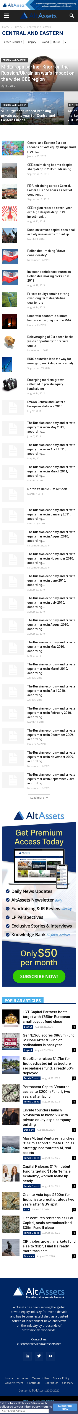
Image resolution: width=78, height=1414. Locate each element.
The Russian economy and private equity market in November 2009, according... (51, 757)
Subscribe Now (65, 1407)
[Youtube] (50, 1356)
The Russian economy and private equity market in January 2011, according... (51, 514)
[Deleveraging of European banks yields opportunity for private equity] (9, 342)
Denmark (29, 1129)
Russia (56, 41)
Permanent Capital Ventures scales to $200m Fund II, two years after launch (46, 1092)
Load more (37, 797)
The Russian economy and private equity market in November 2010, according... (51, 558)
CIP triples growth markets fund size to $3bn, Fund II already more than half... (49, 1246)
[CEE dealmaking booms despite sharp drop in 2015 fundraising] (9, 170)
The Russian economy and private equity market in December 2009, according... (51, 735)
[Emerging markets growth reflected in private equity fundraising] (9, 385)
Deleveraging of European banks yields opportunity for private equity (50, 341)
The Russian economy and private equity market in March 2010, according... (51, 669)
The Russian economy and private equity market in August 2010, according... (51, 536)
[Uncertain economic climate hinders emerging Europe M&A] (9, 321)
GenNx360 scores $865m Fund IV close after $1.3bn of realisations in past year (49, 1040)
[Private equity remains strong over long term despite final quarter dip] (9, 299)
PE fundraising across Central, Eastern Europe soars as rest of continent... (49, 190)
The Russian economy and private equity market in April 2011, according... (51, 449)
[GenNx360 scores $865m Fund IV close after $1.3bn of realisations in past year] (11, 1041)
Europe (18, 27)
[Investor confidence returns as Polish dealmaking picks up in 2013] (10, 277)
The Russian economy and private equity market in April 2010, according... (51, 691)
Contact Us (51, 1383)
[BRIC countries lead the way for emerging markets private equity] (7, 364)
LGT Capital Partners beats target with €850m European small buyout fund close (46, 1017)
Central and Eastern (14, 60)
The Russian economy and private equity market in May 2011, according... (51, 427)
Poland (45, 41)
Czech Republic (13, 41)
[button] (6, 16)
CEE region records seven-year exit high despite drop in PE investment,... (49, 212)
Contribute (34, 1383)
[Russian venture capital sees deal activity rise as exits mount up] (9, 235)
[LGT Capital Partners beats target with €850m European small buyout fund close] (11, 1018)
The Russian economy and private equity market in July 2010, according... (51, 602)
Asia (26, 1209)
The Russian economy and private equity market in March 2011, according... (51, 471)
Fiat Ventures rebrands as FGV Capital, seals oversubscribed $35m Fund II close (48, 1223)
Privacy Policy (61, 1378)
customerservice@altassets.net (39, 1344)
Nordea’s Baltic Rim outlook (47, 489)
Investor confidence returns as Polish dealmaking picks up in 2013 (49, 276)
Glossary (67, 1383)
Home (6, 27)
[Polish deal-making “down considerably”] (10, 256)
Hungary (31, 41)
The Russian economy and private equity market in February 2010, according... (51, 713)
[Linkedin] (27, 1356)
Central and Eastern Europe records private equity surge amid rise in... (51, 147)
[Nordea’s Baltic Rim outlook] (13, 494)
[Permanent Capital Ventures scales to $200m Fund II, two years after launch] (11, 1093)
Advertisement (14, 1383)
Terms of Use (40, 1378)
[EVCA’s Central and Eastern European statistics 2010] (13, 407)
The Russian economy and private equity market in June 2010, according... (51, 580)
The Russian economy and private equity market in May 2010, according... (51, 647)
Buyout (28, 1026)
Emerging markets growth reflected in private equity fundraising (45, 384)
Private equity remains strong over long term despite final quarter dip (48, 298)
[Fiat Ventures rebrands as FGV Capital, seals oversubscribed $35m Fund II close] (11, 1224)
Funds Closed (31, 1078)
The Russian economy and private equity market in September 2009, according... (51, 779)
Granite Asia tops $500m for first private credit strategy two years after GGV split (48, 1199)
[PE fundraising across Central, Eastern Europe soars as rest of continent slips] (9, 191)
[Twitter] (39, 1356)
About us (22, 1378)
